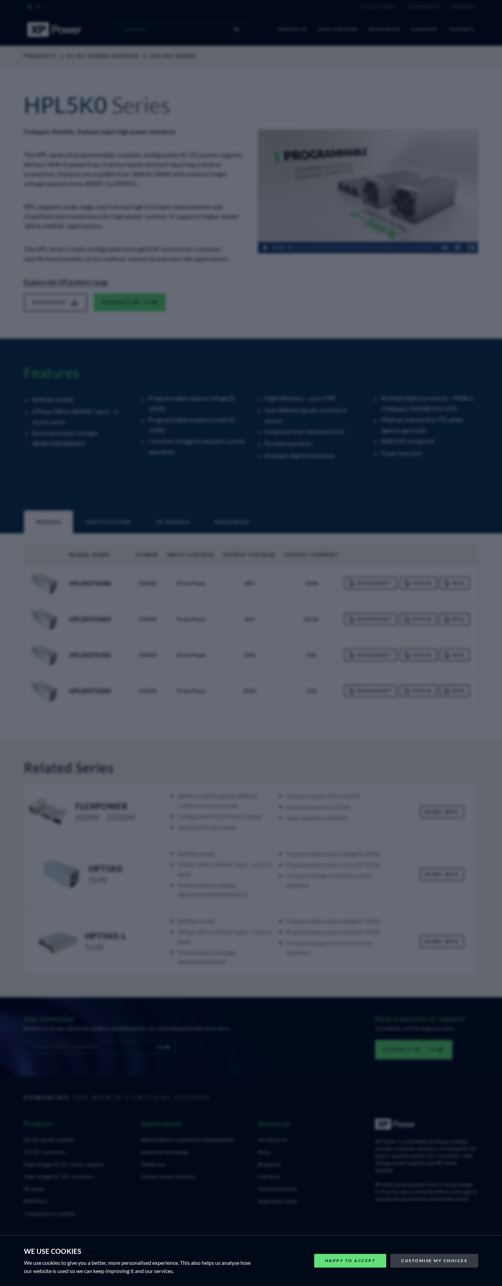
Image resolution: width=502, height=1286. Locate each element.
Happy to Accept (350, 1260)
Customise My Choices (434, 1260)
